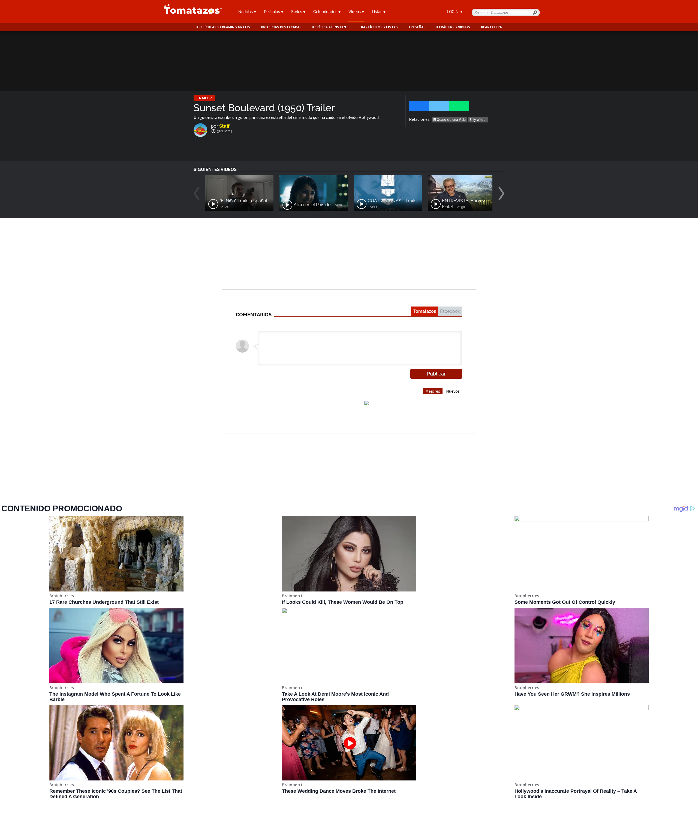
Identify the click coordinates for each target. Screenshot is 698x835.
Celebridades (325, 12)
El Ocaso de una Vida (449, 119)
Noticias (246, 12)
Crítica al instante (332, 27)
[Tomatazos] (190, 12)
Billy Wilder (478, 119)
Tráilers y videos (454, 27)
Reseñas (418, 27)
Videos (355, 12)
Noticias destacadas (282, 27)
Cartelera (492, 27)
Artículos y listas (380, 27)
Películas (272, 12)
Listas (377, 12)
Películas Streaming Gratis (224, 27)
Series (297, 12)
